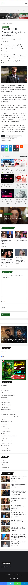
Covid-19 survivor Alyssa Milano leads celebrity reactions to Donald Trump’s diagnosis (6, 242)
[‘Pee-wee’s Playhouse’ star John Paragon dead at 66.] (21, 234)
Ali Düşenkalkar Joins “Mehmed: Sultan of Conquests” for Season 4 (19, 478)
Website (3, 307)
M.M (5, 39)
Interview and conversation (8, 412)
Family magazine (6, 405)
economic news (6, 402)
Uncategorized (5, 445)
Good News (5, 407)
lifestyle (4, 419)
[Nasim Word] (3, 3)
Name (3, 296)
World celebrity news (7, 450)
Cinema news (5, 390)
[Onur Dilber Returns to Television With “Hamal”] (5, 522)
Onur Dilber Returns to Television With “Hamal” (17, 521)
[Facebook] (3, 146)
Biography (4, 386)
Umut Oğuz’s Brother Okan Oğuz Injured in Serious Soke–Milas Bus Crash (18, 514)
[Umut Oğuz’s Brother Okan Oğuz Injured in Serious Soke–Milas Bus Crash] (5, 515)
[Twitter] (6, 146)
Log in (3, 460)
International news (6, 409)
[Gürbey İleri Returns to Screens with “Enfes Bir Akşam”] (5, 486)
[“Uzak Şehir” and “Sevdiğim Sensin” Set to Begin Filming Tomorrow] (5, 529)
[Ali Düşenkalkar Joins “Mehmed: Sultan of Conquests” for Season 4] (5, 479)
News (3, 426)
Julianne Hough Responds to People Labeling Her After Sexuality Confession (20, 260)
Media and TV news (7, 421)
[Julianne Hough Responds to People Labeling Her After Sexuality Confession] (21, 252)
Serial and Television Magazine (9, 436)
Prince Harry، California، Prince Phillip (9, 138)
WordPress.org (5, 467)
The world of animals (7, 441)
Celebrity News (9, 23)
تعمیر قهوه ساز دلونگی (5, 567)
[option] (14, 215)
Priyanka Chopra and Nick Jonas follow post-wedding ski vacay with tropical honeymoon (7, 262)
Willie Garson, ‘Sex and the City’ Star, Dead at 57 (18, 543)
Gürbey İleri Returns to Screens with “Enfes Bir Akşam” (18, 485)
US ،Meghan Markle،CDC (7, 140)
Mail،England (9, 136)
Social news (5, 438)
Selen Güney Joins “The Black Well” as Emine (16, 340)
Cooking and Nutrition (7, 393)
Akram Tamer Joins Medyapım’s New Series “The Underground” (18, 507)
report (3, 433)
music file (4, 424)
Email (2, 302)
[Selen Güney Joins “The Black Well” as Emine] (5, 501)
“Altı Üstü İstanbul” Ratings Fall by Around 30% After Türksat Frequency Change (18, 492)
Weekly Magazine (6, 448)
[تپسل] (3, 361)
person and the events (7, 429)
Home (4, 23)
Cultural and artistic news (8, 395)
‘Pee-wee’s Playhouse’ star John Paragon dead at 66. (21, 240)
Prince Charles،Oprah (17, 136)
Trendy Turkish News (7, 443)
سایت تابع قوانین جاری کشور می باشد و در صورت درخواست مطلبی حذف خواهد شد (14, 11)
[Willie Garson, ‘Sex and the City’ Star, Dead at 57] (5, 544)
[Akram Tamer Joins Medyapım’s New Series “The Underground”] (5, 507)
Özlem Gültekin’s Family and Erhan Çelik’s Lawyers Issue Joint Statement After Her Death (18, 536)
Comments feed (6, 465)
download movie (6, 400)
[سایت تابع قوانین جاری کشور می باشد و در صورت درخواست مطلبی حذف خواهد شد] (14, 16)
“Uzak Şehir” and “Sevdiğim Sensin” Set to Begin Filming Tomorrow (18, 528)
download (4, 398)
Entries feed (5, 462)
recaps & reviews (6, 431)
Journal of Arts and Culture (8, 414)
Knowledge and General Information (10, 417)
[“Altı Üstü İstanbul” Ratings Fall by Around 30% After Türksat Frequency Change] (5, 493)
